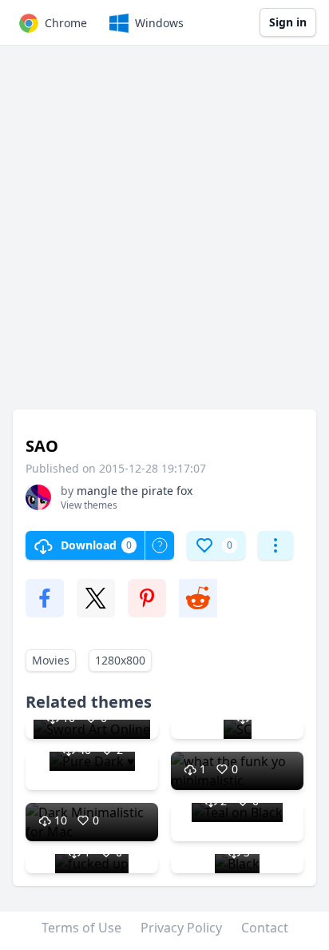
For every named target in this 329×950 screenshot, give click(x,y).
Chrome (66, 22)
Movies (50, 660)
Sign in (288, 22)
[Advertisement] (164, 235)
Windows (159, 22)
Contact (264, 927)
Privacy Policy (181, 927)
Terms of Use (81, 927)
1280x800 (120, 660)
